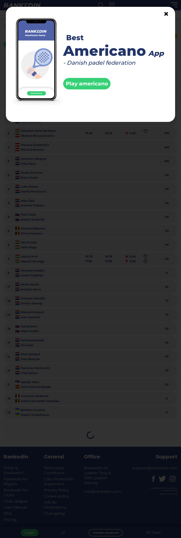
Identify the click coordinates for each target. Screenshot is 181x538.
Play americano (87, 83)
